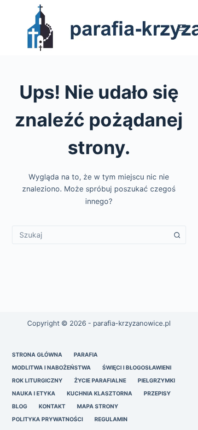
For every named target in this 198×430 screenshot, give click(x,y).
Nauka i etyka (33, 393)
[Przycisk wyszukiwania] (177, 235)
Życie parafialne (100, 380)
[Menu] (182, 28)
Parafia (86, 354)
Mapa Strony (97, 406)
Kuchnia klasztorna (99, 393)
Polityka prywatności (47, 419)
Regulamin (111, 419)
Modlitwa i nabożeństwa (51, 367)
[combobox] (90, 235)
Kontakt (52, 406)
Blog (19, 406)
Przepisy (157, 393)
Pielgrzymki (156, 380)
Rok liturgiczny (37, 380)
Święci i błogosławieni (136, 367)
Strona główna (37, 354)
